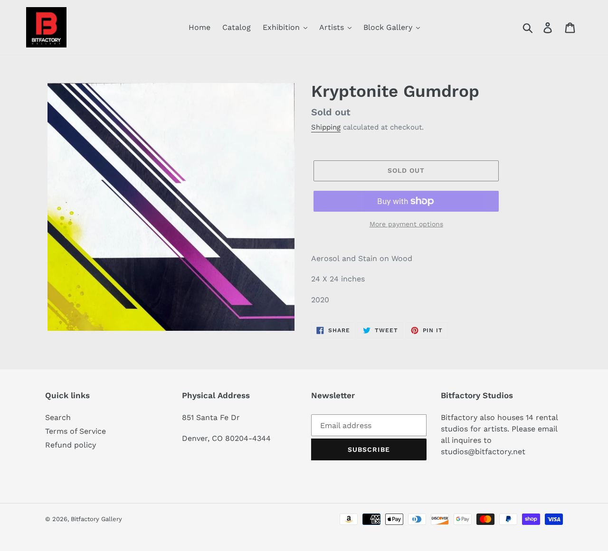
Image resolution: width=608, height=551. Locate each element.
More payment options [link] (406, 224)
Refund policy (70, 444)
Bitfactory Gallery (96, 519)
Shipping (326, 127)
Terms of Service (75, 431)
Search (58, 417)
